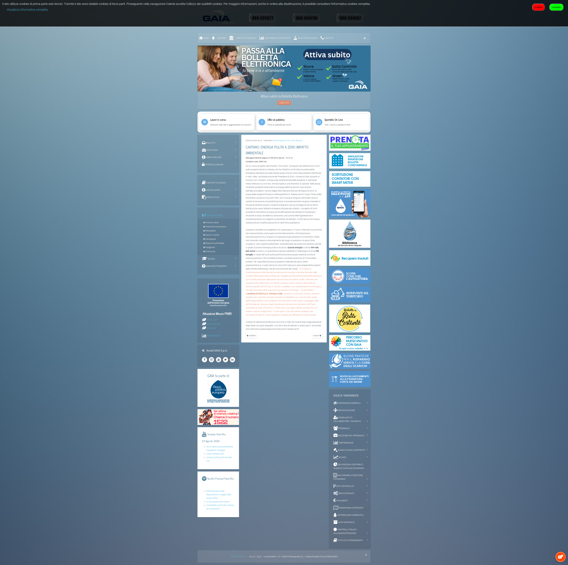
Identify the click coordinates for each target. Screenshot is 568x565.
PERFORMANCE (345, 443)
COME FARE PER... (213, 157)
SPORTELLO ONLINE (214, 164)
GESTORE (221, 38)
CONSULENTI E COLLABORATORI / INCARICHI (347, 419)
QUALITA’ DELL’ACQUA (307, 38)
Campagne (210, 239)
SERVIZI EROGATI (346, 493)
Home (206, 38)
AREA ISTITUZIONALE (246, 38)
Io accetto (556, 7)
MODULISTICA (213, 197)
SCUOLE (211, 259)
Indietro (252, 335)
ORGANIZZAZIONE (346, 410)
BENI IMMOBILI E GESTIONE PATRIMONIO (348, 477)
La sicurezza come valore (217, 501)
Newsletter (210, 231)
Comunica (210, 251)
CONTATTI (329, 38)
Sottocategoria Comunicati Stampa (288, 140)
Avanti (316, 335)
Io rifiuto (538, 7)
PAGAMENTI (342, 500)
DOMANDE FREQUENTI (216, 266)
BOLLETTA (210, 143)
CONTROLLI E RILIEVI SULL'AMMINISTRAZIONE (345, 531)
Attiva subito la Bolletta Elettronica (284, 96)
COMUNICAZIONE (214, 215)
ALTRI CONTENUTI (346, 522)
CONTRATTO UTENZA (216, 183)
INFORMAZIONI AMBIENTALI (350, 515)
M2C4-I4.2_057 (213, 324)
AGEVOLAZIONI (212, 190)
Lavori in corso (212, 235)
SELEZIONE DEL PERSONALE (351, 435)
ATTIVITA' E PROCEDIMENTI (350, 540)
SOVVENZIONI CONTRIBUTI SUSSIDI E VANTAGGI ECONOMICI (348, 466)
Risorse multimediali (214, 243)
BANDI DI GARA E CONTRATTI (351, 450)
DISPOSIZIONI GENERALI (349, 403)
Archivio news (212, 222)
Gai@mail (210, 247)
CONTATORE (212, 150)
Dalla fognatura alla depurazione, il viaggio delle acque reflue (218, 494)
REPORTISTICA (214, 336)
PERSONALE (344, 428)
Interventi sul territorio (215, 226)
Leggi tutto (284, 103)
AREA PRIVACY (237, 556)
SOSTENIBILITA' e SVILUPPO (277, 38)
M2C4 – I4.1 (212, 320)
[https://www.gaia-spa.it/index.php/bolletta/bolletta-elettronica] (284, 69)
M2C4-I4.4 (211, 328)
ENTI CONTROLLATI (345, 486)
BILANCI (342, 457)
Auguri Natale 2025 (215, 454)
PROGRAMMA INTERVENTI (351, 508)
